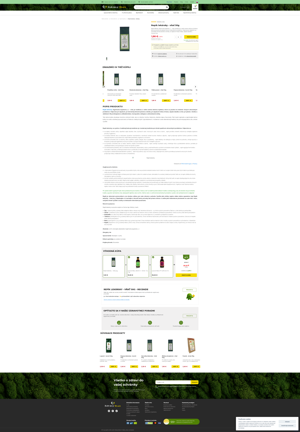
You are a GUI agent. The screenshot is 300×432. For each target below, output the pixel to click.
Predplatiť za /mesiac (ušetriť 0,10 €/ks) (166, 46)
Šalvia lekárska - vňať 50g (182, 90)
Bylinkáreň (139, 13)
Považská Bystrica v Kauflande (189, 405)
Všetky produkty (105, 18)
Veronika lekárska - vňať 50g (128, 356)
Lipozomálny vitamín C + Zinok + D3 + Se (138, 271)
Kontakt (192, 2)
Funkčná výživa (127, 13)
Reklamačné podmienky (132, 408)
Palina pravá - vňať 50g (137, 90)
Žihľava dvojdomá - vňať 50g (149, 356)
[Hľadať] (167, 7)
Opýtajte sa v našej (187, 56)
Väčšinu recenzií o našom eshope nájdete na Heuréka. (117, 299)
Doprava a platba (168, 405)
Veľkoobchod (167, 410)
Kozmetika (150, 13)
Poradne (176, 2)
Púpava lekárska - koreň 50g (161, 90)
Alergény (147, 410)
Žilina (183, 408)
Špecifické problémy (189, 13)
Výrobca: (159, 56)
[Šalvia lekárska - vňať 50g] (183, 79)
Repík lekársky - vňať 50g (133, 18)
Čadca (183, 410)
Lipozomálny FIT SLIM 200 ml (160, 271)
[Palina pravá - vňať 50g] (139, 79)
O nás (186, 2)
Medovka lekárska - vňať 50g (116, 90)
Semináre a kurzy (149, 406)
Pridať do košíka (191, 36)
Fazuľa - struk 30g (167, 356)
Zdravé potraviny (163, 13)
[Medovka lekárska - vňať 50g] (117, 79)
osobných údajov (173, 386)
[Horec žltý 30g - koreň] (191, 345)
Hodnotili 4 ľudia (161, 21)
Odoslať (194, 382)
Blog (181, 2)
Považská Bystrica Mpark (188, 406)
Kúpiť (121, 100)
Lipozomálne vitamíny (111, 13)
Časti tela (176, 13)
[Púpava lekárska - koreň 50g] (161, 79)
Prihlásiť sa (189, 289)
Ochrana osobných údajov (133, 412)
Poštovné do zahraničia (169, 406)
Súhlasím (287, 421)
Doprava (160, 53)
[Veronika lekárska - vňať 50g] (129, 345)
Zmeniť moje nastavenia (287, 425)
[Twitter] (113, 411)
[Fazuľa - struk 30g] (170, 345)
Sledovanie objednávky (151, 412)
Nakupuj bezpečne (168, 408)
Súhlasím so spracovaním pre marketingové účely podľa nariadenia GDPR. (175, 387)
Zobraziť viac (154, 33)
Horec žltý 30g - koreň (190, 356)
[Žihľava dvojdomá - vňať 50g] (150, 345)
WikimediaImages (186, 163)
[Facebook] (116, 411)
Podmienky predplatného (132, 410)
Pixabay (195, 163)
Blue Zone (169, 2)
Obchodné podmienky (132, 406)
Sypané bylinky (123, 18)
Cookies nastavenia (131, 415)
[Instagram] (109, 411)
